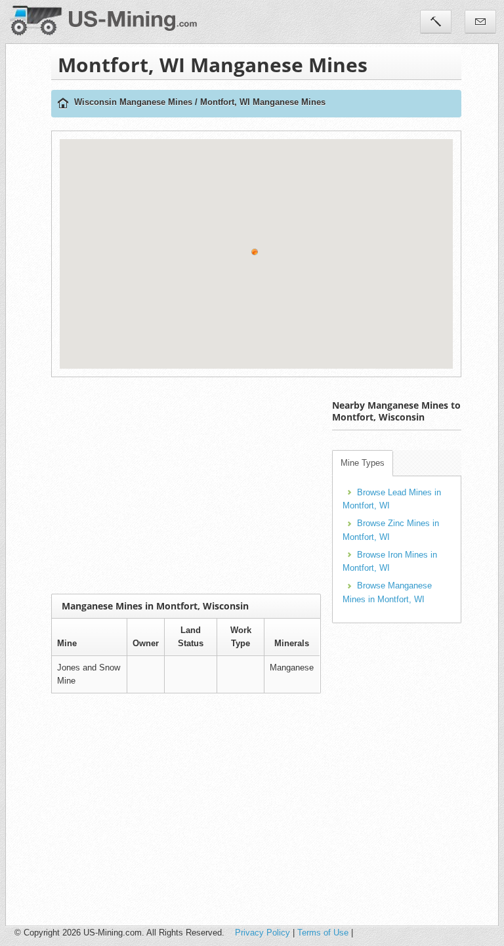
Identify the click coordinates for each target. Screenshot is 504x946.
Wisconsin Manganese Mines (133, 102)
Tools (436, 21)
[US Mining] (63, 104)
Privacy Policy (262, 932)
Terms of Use (322, 932)
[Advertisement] (277, 485)
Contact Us (480, 21)
